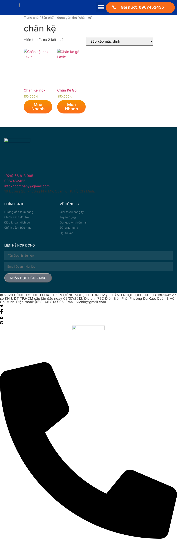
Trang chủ (31, 18)
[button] (101, 7)
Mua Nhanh (38, 106)
